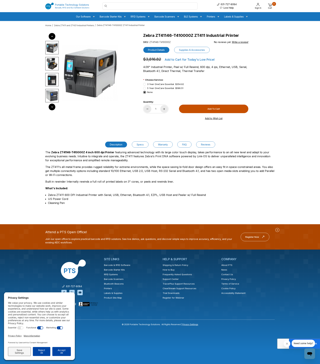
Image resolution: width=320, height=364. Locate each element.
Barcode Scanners (114, 279)
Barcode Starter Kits (114, 269)
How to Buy (168, 269)
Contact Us (227, 274)
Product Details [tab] (156, 49)
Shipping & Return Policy (175, 265)
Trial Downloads (171, 293)
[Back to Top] (310, 332)
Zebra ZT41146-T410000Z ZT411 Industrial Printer (121, 25)
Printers (108, 288)
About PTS (226, 265)
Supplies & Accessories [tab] (192, 49)
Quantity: (148, 101)
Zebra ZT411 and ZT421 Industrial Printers (74, 25)
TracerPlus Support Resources (179, 283)
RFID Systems (111, 274)
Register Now (252, 237)
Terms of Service (230, 283)
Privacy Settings (190, 324)
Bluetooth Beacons (114, 283)
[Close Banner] (277, 230)
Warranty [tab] (163, 144)
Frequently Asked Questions (177, 274)
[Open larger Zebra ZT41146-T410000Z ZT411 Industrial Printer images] (90, 73)
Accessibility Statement (233, 293)
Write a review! (240, 42)
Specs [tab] (140, 144)
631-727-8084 (73, 286)
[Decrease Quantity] (147, 109)
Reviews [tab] (205, 144)
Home (48, 25)
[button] (52, 47)
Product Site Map (113, 297)
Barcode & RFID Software (117, 265)
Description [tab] (116, 144)
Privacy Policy (228, 279)
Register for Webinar (173, 297)
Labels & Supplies (113, 293)
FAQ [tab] (184, 144)
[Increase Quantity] (164, 109)
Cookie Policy (228, 288)
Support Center (171, 279)
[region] (52, 72)
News (224, 269)
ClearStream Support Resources (179, 288)
